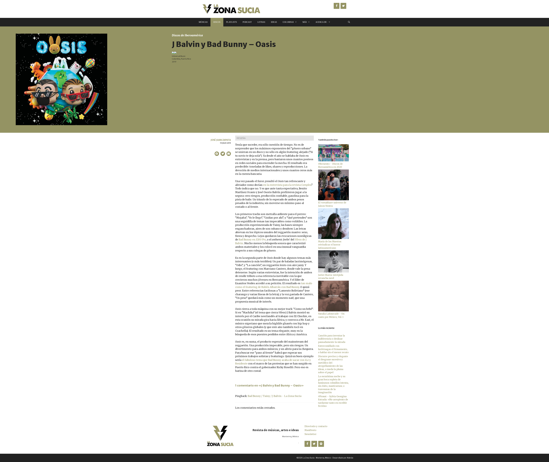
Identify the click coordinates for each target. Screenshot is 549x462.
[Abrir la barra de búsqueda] (349, 22)
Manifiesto (310, 430)
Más (305, 22)
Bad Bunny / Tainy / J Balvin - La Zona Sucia (274, 396)
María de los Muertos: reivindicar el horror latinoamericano (330, 244)
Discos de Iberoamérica (187, 35)
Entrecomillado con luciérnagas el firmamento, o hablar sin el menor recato (333, 349)
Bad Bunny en (252, 239)
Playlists (231, 22)
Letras (261, 22)
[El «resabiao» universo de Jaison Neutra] (333, 199)
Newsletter (310, 434)
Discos (216, 22)
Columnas (288, 22)
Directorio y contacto (316, 426)
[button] (217, 153)
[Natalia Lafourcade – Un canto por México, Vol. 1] (333, 310)
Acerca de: (321, 22)
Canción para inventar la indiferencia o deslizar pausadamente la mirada (331, 338)
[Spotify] (321, 444)
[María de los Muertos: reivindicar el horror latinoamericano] (333, 238)
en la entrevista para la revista (287, 185)
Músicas (203, 22)
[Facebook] (336, 6)
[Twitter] (343, 6)
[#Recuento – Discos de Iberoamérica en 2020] (333, 160)
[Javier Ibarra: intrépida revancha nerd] (333, 271)
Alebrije (350, 458)
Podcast (247, 22)
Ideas (274, 22)
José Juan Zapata (221, 140)
